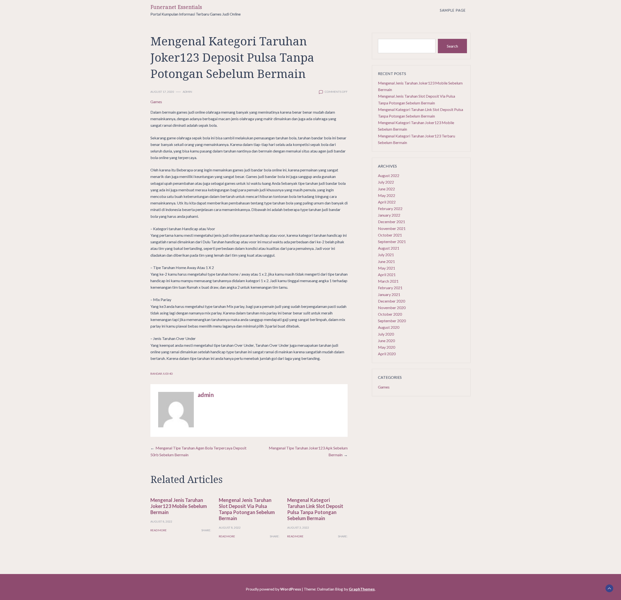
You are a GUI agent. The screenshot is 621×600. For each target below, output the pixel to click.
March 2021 (388, 281)
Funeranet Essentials (176, 7)
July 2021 (386, 254)
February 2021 (390, 287)
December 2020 (391, 301)
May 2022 (386, 195)
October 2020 (390, 314)
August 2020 (388, 327)
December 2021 (391, 221)
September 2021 (392, 241)
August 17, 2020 (162, 91)
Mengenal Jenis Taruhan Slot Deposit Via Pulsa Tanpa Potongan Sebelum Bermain (247, 509)
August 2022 (388, 175)
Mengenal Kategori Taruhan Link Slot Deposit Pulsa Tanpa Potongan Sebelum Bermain (315, 509)
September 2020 (392, 320)
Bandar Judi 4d (161, 373)
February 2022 (390, 208)
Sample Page (453, 10)
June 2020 (386, 340)
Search (452, 46)
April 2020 (387, 353)
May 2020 (386, 347)
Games (156, 101)
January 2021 (389, 294)
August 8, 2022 (161, 521)
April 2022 (387, 202)
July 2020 (386, 334)
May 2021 (386, 268)
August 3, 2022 (298, 527)
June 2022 (386, 188)
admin (187, 91)
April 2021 (387, 274)
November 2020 (392, 307)
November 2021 (392, 228)
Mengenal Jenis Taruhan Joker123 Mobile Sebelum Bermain (178, 506)
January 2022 (389, 215)
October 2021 (390, 235)
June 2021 (386, 261)
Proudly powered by (273, 589)
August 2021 (388, 248)
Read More (158, 530)
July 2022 (386, 182)
